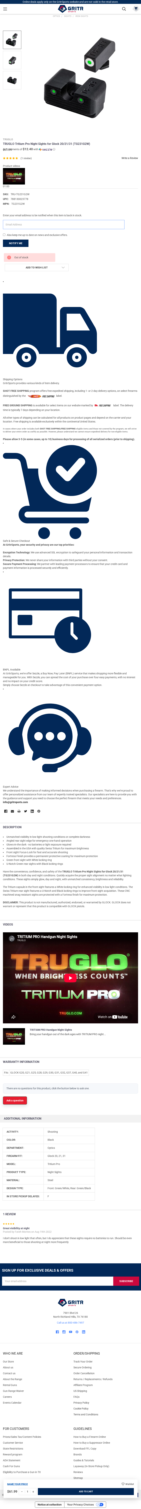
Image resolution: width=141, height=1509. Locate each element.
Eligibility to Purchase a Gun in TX (22, 1472)
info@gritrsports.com (15, 802)
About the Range (12, 1379)
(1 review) (26, 158)
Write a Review (130, 158)
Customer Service (13, 1442)
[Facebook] (6, 811)
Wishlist (129, 1484)
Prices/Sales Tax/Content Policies (22, 1436)
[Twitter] (25, 811)
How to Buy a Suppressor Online (91, 1442)
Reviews (78, 1472)
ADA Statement (11, 1460)
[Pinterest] (39, 811)
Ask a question (15, 1100)
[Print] (19, 811)
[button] (29, 149)
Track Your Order (83, 1361)
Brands (77, 1454)
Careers (7, 1396)
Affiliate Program (83, 1385)
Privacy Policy (105, 1403)
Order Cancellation (84, 1373)
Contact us (9, 1373)
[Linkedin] (32, 811)
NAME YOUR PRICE (17, 1484)
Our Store (8, 1361)
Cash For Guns (11, 1466)
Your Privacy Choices (80, 1504)
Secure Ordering (82, 1367)
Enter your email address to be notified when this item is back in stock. (42, 215)
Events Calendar (12, 1402)
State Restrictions (13, 1448)
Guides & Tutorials (83, 1460)
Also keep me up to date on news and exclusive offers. (37, 235)
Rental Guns (10, 1385)
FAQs (76, 1396)
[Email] (12, 811)
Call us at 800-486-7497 (70, 1322)
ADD (81, 1491)
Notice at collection (50, 1504)
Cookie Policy (105, 1409)
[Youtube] (70, 1332)
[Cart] (136, 8)
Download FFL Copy (84, 1448)
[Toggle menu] (5, 9)
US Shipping (80, 1390)
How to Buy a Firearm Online (89, 1436)
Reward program (12, 1454)
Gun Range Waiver (13, 1390)
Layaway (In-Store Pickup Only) (91, 1466)
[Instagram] (64, 1332)
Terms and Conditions (105, 1414)
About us (8, 1367)
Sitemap (78, 1478)
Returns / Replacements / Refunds (93, 1379)
